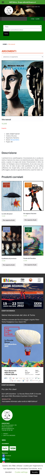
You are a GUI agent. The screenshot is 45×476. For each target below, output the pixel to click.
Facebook (8, 455)
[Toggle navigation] (4, 19)
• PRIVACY (5, 433)
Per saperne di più (9, 220)
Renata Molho (15, 140)
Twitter (7, 459)
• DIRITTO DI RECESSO (8, 435)
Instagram (8, 462)
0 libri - (35, 19)
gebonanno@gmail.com (8, 428)
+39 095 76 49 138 (7, 430)
